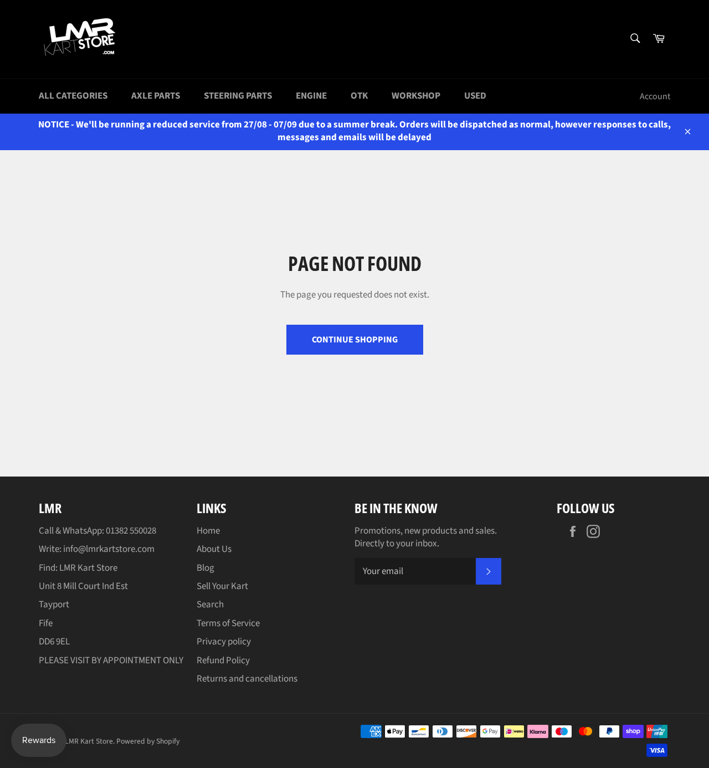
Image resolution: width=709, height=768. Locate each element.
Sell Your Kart (222, 586)
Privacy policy (224, 641)
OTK (359, 96)
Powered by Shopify (147, 741)
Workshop (416, 96)
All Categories (73, 96)
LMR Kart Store (89, 741)
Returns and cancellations (247, 678)
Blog (205, 568)
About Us (214, 549)
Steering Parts (238, 96)
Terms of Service (228, 623)
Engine (311, 96)
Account (655, 96)
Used (475, 96)
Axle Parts (155, 96)
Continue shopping (355, 340)
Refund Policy (223, 660)
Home (208, 530)
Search (210, 604)
